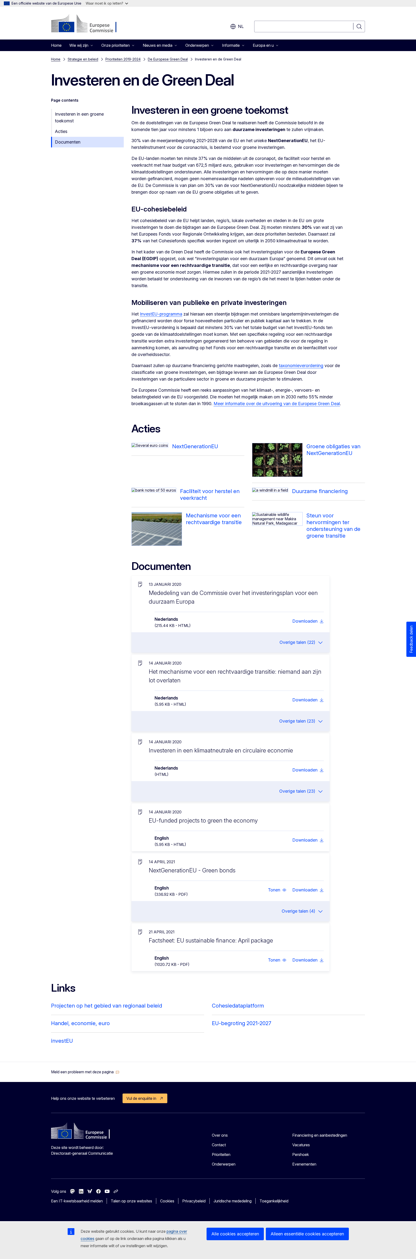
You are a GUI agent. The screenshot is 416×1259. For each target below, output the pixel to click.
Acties (61, 131)
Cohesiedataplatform (238, 1005)
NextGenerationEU (195, 446)
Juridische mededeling (233, 1201)
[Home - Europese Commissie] (90, 24)
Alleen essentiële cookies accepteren (307, 1233)
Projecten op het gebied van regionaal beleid (106, 1005)
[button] (277, 890)
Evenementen (304, 1164)
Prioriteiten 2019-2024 (123, 59)
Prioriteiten (221, 1154)
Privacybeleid (194, 1201)
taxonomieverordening (301, 365)
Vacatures (301, 1144)
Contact (219, 1144)
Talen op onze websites (131, 1201)
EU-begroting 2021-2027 (241, 1023)
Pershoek (300, 1154)
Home (56, 45)
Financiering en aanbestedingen (319, 1135)
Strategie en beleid (83, 59)
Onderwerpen (223, 1164)
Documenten (67, 142)
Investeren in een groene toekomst (79, 117)
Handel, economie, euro (80, 1023)
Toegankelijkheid (274, 1201)
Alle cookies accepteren (235, 1233)
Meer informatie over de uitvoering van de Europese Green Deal (277, 403)
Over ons (220, 1135)
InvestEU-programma (161, 313)
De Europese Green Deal (168, 59)
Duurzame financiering (320, 491)
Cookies (167, 1201)
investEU (62, 1041)
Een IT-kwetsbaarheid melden (77, 1201)
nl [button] (241, 26)
